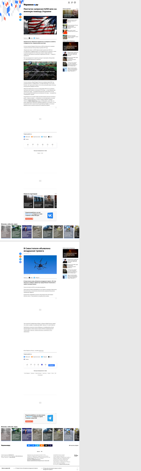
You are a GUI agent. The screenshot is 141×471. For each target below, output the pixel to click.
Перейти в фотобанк (37, 35)
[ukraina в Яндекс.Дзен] (46, 445)
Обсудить (51, 365)
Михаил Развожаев (38, 373)
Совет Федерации (27, 373)
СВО (55, 373)
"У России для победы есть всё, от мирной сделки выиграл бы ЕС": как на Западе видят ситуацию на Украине (72, 64)
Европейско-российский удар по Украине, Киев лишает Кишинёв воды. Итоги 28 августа (70, 48)
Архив (38, 451)
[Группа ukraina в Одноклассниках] (42, 445)
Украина (39, 153)
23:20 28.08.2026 (26, 253)
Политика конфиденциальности (33, 459)
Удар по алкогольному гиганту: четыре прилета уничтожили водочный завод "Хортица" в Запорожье (72, 69)
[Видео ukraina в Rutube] (50, 445)
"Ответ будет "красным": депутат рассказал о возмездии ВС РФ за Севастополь (38, 330)
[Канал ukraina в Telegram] (37, 445)
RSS (41, 451)
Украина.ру (32, 373)
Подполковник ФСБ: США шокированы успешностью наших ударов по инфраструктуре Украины (73, 59)
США (42, 153)
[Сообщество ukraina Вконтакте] (29, 445)
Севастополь (45, 373)
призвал (39, 101)
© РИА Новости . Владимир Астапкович (29, 35)
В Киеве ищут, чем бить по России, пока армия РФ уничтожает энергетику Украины (73, 54)
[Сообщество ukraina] (33, 445)
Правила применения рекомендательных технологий (38, 460)
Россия (52, 373)
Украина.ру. (41, 350)
